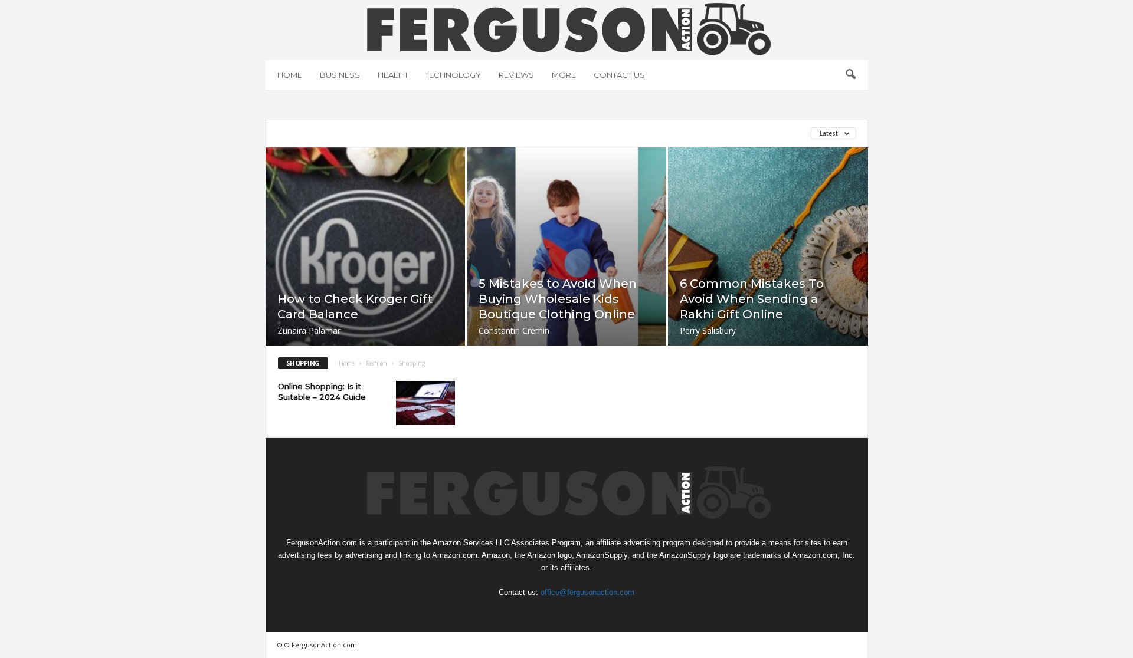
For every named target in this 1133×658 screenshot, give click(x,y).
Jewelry (339, 133)
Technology (453, 75)
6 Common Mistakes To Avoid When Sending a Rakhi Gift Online (752, 299)
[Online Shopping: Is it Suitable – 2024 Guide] (425, 403)
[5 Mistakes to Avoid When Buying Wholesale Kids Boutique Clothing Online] (566, 264)
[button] (850, 75)
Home (289, 75)
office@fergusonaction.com (587, 592)
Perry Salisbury (708, 330)
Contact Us (619, 75)
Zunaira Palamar (308, 330)
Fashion (376, 363)
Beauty (293, 133)
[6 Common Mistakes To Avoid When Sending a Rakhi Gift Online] (768, 264)
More (564, 75)
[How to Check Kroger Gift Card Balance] (365, 264)
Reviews (516, 75)
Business (340, 75)
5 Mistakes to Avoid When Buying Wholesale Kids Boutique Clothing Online (558, 299)
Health (392, 75)
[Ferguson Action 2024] (567, 29)
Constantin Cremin (514, 330)
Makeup (386, 133)
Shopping (436, 133)
